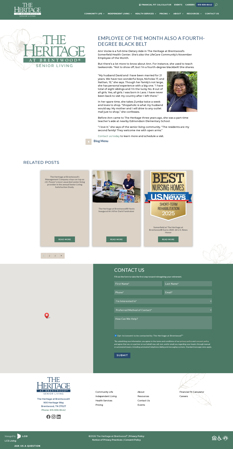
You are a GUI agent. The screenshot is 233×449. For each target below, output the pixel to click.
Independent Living (119, 13)
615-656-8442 (205, 5)
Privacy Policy (136, 436)
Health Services (144, 13)
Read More (65, 239)
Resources (193, 13)
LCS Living (10, 441)
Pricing (164, 13)
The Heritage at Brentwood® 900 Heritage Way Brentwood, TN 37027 (53, 403)
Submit (122, 355)
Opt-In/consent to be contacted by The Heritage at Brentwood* (150, 335)
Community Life (93, 13)
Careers (190, 5)
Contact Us (212, 13)
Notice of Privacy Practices (107, 440)
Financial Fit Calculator (191, 392)
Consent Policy (132, 440)
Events (178, 5)
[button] (47, 315)
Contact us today (109, 136)
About (177, 13)
